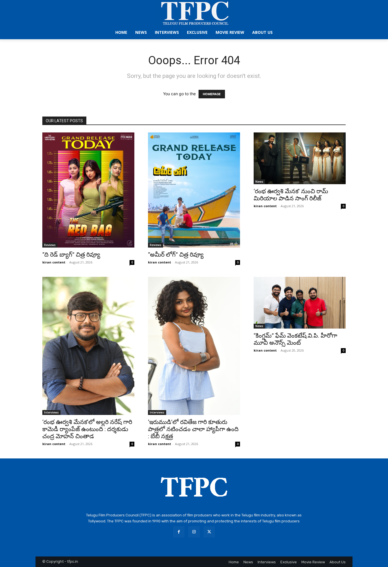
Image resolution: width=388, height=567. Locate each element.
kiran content (53, 262)
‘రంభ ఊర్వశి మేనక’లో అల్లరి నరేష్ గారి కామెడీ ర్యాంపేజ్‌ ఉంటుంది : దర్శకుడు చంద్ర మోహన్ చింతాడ (87, 429)
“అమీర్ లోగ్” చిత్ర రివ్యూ (176, 254)
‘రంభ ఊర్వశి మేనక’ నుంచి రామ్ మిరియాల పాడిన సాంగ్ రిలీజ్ (291, 195)
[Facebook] (178, 531)
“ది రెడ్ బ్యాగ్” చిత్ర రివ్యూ (71, 254)
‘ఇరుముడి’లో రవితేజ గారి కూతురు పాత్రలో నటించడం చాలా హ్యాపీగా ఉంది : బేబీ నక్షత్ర (193, 429)
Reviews (50, 245)
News (259, 182)
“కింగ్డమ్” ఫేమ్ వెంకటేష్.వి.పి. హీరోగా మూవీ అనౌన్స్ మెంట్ (295, 339)
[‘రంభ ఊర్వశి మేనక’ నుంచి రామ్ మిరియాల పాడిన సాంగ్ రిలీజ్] (300, 158)
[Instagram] (193, 531)
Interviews (51, 412)
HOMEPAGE (212, 94)
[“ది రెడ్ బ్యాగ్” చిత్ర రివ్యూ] (88, 190)
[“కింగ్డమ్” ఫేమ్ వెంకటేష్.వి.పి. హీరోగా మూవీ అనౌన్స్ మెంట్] (300, 303)
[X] (209, 531)
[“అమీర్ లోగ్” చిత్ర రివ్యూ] (194, 190)
